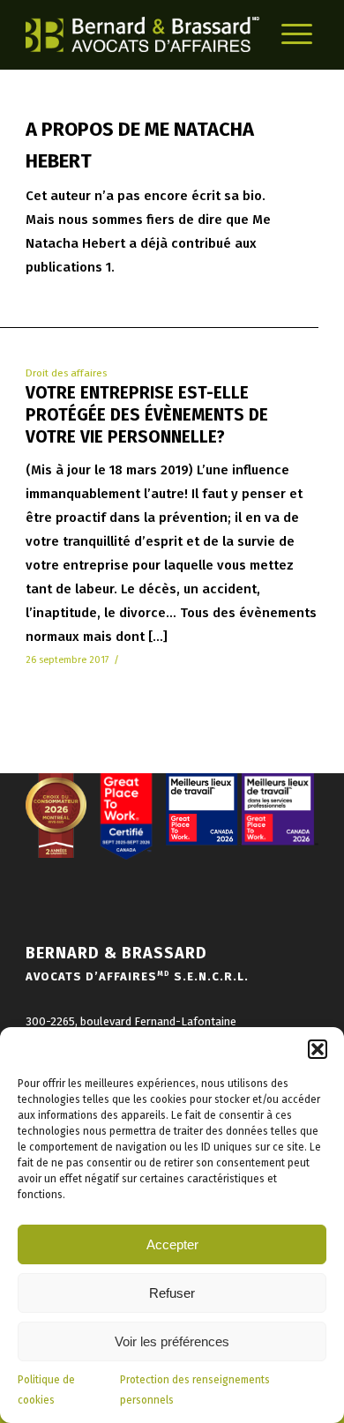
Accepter (172, 1244)
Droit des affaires (66, 373)
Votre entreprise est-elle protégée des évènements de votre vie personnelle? (147, 414)
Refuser (172, 1292)
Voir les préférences (172, 1341)
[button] (317, 1049)
